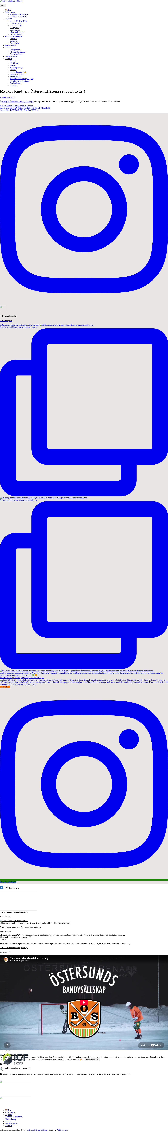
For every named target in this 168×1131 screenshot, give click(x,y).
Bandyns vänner (16, 54)
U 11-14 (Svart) (16, 25)
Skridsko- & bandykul (13, 36)
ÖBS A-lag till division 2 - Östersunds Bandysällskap (20, 927)
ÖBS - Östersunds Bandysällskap (14, 912)
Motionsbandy (10, 45)
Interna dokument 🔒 (18, 72)
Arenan (13, 61)
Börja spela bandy (17, 32)
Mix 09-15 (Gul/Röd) (18, 21)
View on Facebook (15, 937)
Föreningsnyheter (19, 106)
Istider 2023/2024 (16, 74)
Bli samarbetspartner (18, 52)
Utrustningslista (16, 34)
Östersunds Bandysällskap (37, 1130)
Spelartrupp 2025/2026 (19, 14)
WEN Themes (62, 1130)
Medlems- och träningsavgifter (21, 79)
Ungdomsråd (15, 30)
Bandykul (13, 41)
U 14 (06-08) (15, 28)
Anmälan (13, 39)
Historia (13, 70)
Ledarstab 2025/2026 (18, 16)
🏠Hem (8, 10)
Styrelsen (13, 85)
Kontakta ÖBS (15, 76)
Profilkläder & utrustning (19, 81)
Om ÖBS (8, 59)
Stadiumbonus (15, 83)
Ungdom (8, 19)
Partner (7, 47)
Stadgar (13, 65)
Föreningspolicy (16, 67)
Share (3, 939)
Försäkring (14, 63)
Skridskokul (14, 43)
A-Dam (3, 106)
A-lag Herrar (10, 12)
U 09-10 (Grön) (16, 23)
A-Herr (9, 106)
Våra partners (15, 50)
